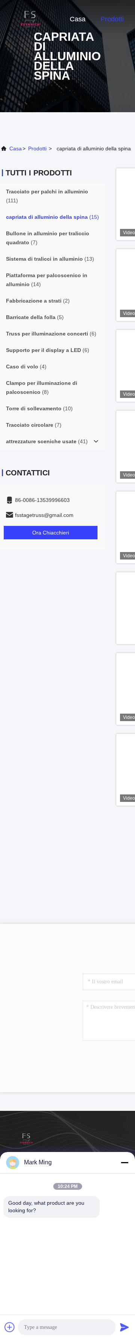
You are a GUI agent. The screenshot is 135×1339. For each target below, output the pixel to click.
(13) (50, 259)
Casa (78, 19)
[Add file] (9, 1327)
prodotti (37, 148)
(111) (47, 196)
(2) (38, 301)
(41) (47, 441)
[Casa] (30, 19)
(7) (47, 237)
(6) (51, 334)
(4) (26, 367)
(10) (39, 408)
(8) (41, 387)
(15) (52, 217)
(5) (35, 317)
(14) (46, 279)
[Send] (124, 1327)
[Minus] (124, 1162)
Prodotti (112, 19)
